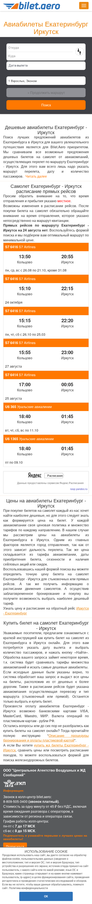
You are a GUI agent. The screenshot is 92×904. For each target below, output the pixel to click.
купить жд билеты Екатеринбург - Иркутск (46, 748)
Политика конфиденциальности (28, 888)
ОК (46, 896)
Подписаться (15, 846)
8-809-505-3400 (15, 801)
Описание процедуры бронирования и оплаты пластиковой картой (46, 738)
